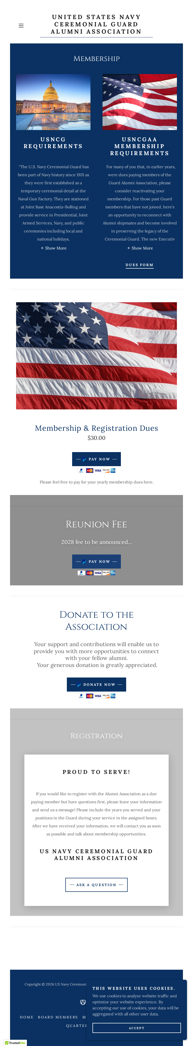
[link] (96, 32)
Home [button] (27, 1017)
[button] (28, 26)
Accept (136, 1028)
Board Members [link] (58, 1017)
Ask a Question (96, 885)
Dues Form (140, 265)
